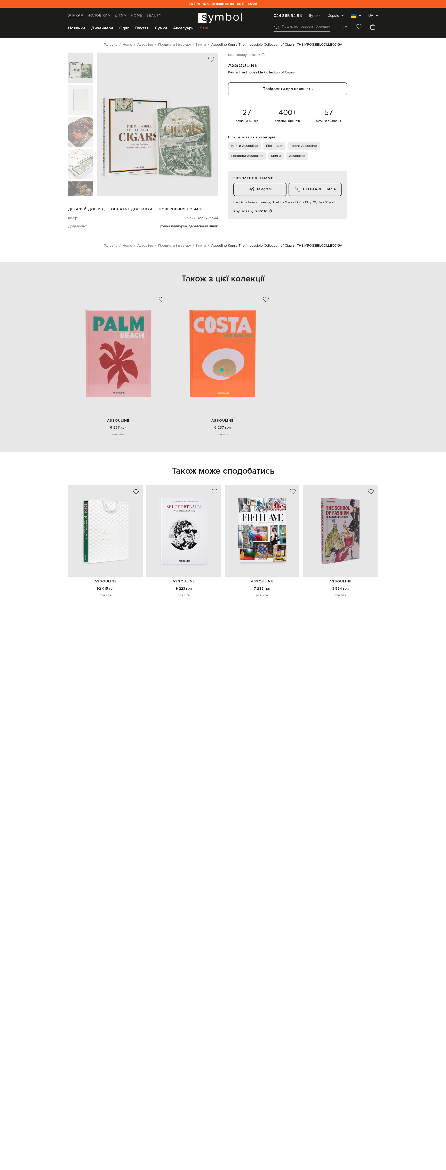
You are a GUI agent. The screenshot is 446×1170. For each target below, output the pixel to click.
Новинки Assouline (247, 156)
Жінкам (76, 15)
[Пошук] (277, 27)
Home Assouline (304, 146)
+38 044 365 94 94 (319, 189)
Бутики (315, 15)
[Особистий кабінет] (346, 27)
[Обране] (359, 27)
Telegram (264, 189)
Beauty (154, 15)
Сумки (161, 28)
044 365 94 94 (288, 15)
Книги (276, 156)
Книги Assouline (244, 146)
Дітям (121, 15)
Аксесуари (183, 28)
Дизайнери (102, 28)
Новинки (76, 28)
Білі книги (274, 146)
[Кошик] (373, 27)
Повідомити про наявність (287, 89)
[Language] (356, 17)
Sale (204, 28)
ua (370, 15)
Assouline (243, 65)
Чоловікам (99, 15)
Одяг (124, 28)
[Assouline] (105, 531)
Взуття (142, 28)
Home (136, 15)
